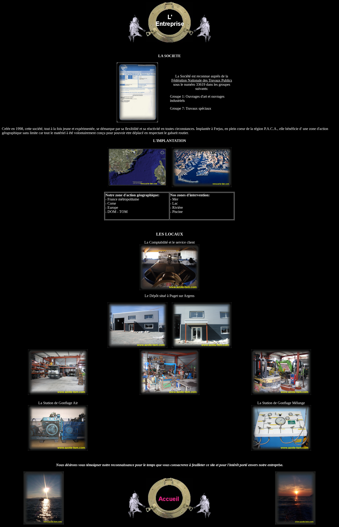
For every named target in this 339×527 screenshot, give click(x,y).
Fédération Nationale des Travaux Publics (201, 80)
